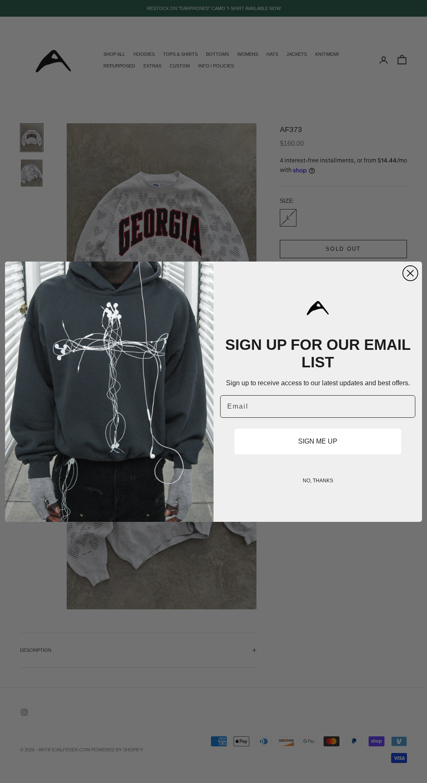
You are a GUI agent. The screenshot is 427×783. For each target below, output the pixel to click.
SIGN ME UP (317, 441)
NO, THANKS (318, 481)
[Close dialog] (410, 273)
